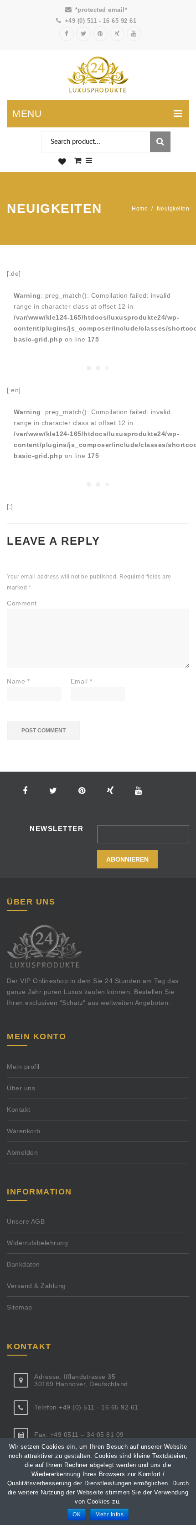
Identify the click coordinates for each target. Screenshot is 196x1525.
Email (82, 681)
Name (18, 681)
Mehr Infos (109, 1514)
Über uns (21, 1088)
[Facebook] (66, 33)
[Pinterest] (100, 33)
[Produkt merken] (62, 162)
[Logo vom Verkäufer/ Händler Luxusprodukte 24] (98, 75)
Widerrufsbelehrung (37, 1242)
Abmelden (22, 1152)
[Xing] (117, 33)
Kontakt (19, 1109)
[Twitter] (83, 33)
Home (140, 208)
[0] (78, 160)
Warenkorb (24, 1131)
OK (76, 1514)
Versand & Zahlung (36, 1285)
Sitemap (19, 1307)
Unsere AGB (26, 1221)
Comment (22, 603)
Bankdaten (23, 1264)
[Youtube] (134, 33)
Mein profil (23, 1066)
